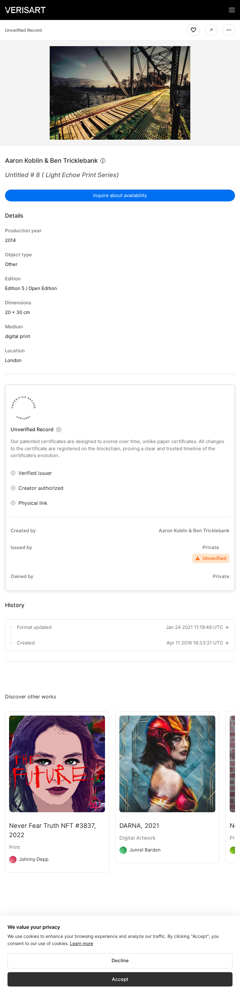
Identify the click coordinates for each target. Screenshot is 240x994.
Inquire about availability (120, 195)
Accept (120, 979)
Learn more (81, 943)
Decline (120, 960)
